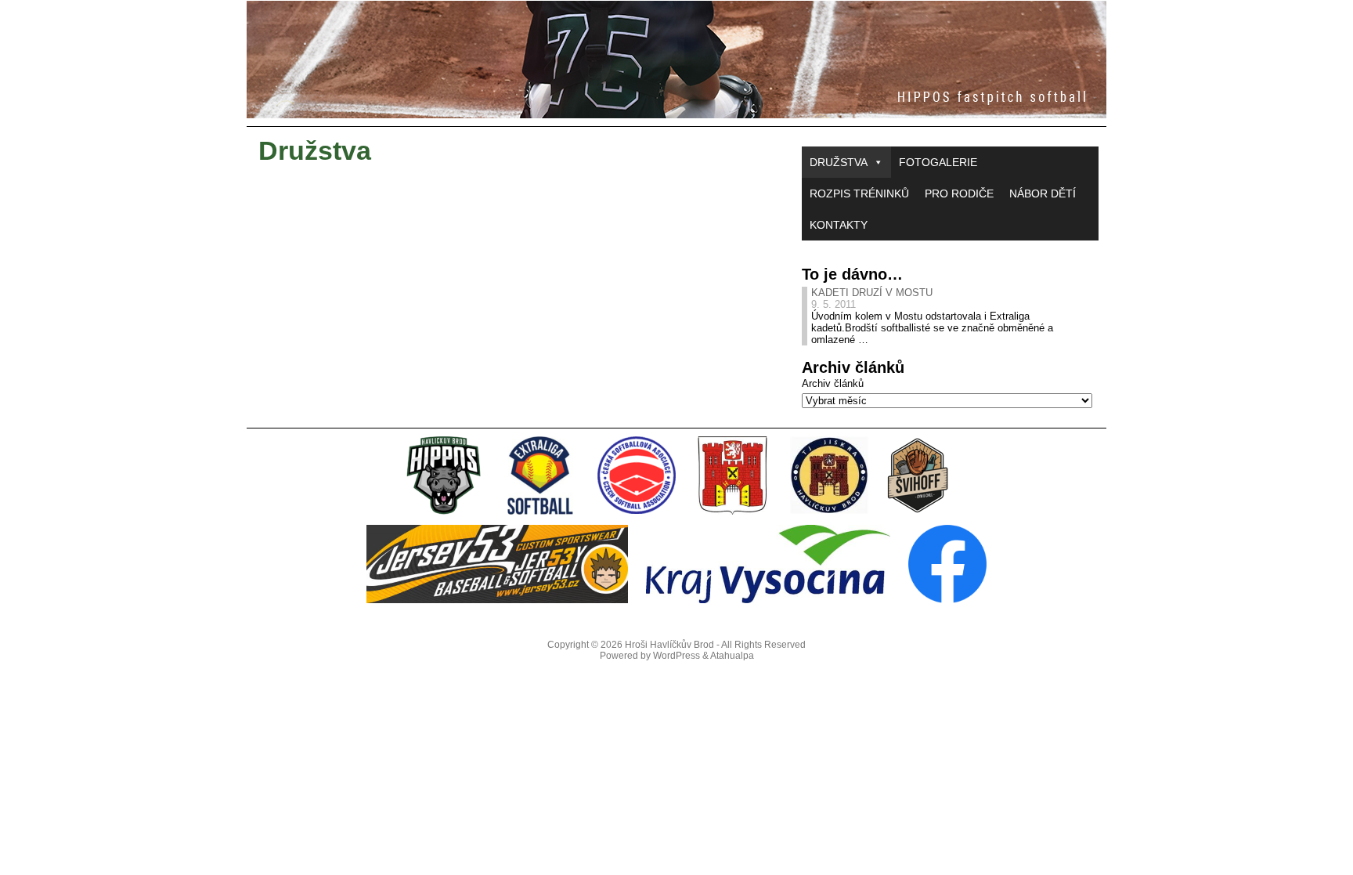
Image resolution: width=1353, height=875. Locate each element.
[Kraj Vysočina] (768, 600)
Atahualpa (732, 655)
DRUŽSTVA (839, 162)
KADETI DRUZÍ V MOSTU (872, 292)
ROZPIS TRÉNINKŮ (859, 193)
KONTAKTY (839, 225)
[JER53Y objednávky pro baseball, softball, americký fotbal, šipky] (497, 600)
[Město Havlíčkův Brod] (733, 511)
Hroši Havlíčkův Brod (669, 644)
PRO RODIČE (959, 193)
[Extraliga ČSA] (540, 511)
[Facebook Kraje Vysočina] (947, 600)
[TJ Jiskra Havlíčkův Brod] (829, 511)
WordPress (676, 655)
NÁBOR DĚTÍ (1042, 193)
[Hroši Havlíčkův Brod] (676, 59)
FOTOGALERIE (938, 162)
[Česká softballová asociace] (636, 511)
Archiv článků (833, 383)
